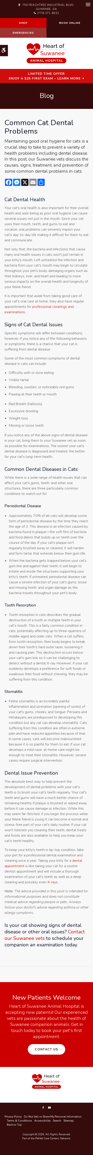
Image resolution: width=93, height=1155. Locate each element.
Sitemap (68, 1120)
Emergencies (23, 33)
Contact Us (46, 1049)
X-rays (52, 882)
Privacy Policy (13, 1116)
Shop (23, 23)
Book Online (70, 23)
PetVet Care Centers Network (52, 1138)
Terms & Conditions (19, 1120)
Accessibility (42, 1120)
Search (57, 1120)
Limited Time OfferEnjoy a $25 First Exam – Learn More (45, 76)
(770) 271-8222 (48, 13)
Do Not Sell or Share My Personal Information (52, 1116)
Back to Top (14, 1124)
